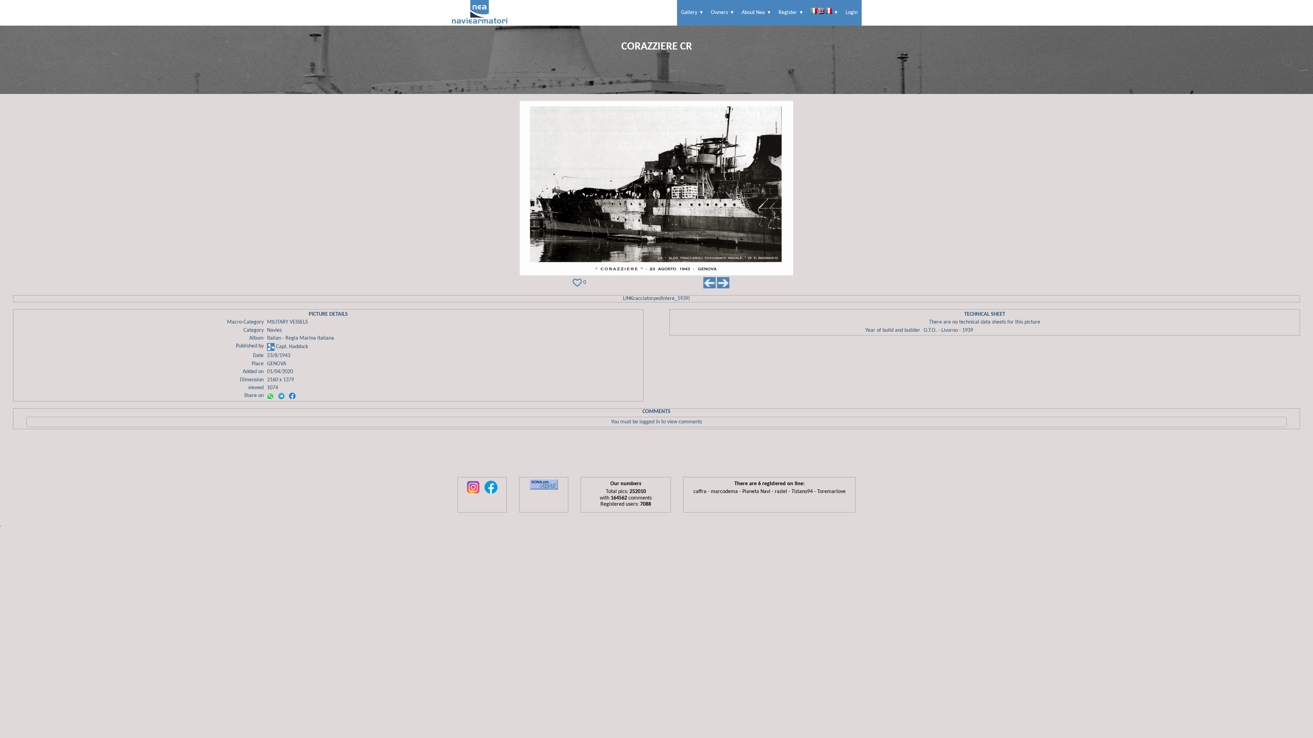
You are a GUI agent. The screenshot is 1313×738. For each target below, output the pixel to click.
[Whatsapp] (270, 396)
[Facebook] (292, 396)
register (788, 12)
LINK (628, 298)
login (852, 12)
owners (719, 12)
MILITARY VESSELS (287, 322)
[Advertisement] (656, 454)
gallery (689, 12)
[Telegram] (281, 396)
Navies (274, 330)
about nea (753, 12)
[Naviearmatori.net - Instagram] (473, 494)
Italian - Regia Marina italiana (300, 338)
